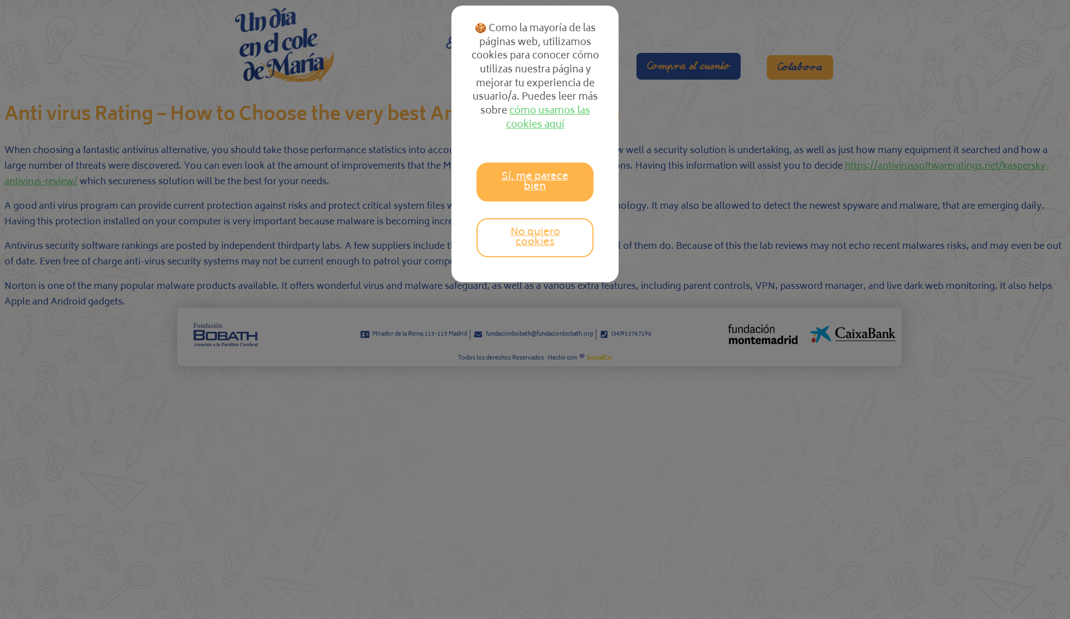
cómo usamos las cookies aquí (548, 118)
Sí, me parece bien (535, 182)
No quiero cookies (535, 238)
